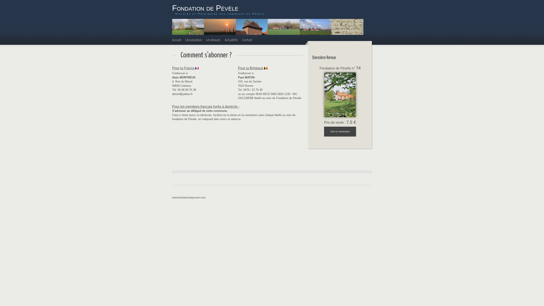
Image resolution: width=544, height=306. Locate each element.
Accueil (176, 40)
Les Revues (213, 40)
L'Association (193, 40)
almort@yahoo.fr (182, 94)
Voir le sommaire (340, 131)
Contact (247, 40)
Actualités (231, 40)
